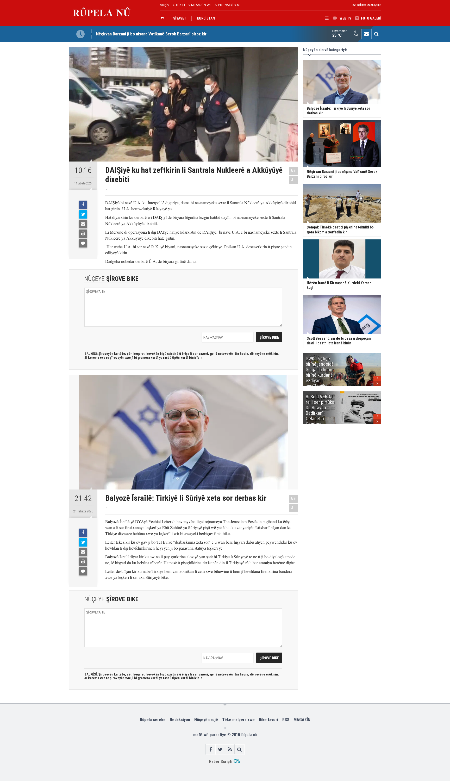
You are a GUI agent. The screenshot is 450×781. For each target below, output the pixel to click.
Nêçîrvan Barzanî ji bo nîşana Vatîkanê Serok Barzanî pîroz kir (151, 33)
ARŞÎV (164, 5)
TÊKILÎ (180, 5)
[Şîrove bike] (83, 243)
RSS (285, 719)
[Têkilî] (366, 34)
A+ (293, 170)
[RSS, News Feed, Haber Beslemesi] (230, 749)
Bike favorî (268, 719)
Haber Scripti (220, 761)
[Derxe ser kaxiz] (83, 234)
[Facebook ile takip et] (210, 749)
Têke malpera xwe (238, 719)
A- (293, 179)
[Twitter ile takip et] (220, 749)
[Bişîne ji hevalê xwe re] (83, 224)
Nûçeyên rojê (206, 719)
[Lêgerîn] (376, 34)
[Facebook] (83, 205)
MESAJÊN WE (201, 5)
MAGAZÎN (301, 719)
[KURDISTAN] (164, 18)
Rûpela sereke (153, 719)
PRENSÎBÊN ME (230, 5)
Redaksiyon (180, 719)
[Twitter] (83, 214)
